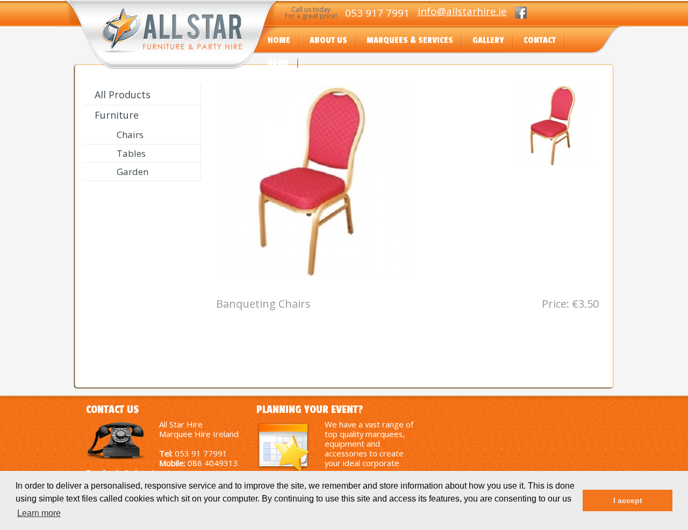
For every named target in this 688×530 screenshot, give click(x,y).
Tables (131, 153)
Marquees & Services (410, 40)
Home (279, 40)
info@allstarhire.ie (462, 11)
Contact (540, 40)
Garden (132, 171)
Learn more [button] (39, 513)
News (278, 62)
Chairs (130, 134)
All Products (122, 94)
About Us (328, 40)
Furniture (117, 114)
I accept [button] (627, 500)
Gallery (488, 40)
